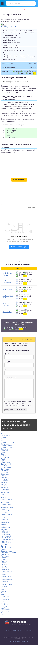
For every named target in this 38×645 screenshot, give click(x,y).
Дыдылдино (5, 474)
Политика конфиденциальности (19, 641)
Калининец (5, 492)
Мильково (4, 521)
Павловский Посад (7, 554)
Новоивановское (7, 539)
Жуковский (5, 479)
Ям (2, 613)
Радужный (4, 563)
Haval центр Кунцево (7, 304)
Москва (3, 526)
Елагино (4, 476)
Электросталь (6, 610)
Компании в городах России (13, 630)
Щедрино (4, 605)
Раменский (5, 568)
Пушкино (4, 561)
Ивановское (5, 489)
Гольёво (3, 459)
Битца (3, 441)
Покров (3, 559)
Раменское (5, 569)
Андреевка (5, 434)
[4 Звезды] (22, 73)
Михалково (5, 523)
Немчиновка (5, 538)
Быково (3, 452)
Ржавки (3, 574)
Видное (4, 456)
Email (7, 362)
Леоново (4, 512)
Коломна (4, 497)
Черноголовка (6, 598)
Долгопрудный (6, 467)
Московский (5, 528)
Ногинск (4, 544)
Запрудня (4, 484)
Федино (4, 593)
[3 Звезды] (32, 71)
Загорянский (5, 481)
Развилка (4, 564)
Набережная (5, 531)
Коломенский (6, 496)
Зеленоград (5, 487)
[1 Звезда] (16, 71)
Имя (6, 354)
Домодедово (5, 471)
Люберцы (4, 519)
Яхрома (3, 615)
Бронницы (4, 451)
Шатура (4, 603)
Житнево (4, 477)
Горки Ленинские (7, 462)
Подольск (4, 558)
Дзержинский (6, 464)
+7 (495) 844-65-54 (9, 27)
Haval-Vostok (7, 312)
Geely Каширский (7, 281)
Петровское (5, 556)
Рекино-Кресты (6, 571)
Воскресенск (5, 457)
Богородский (5, 444)
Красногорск (5, 506)
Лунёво (3, 518)
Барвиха (4, 439)
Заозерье (4, 482)
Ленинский (5, 511)
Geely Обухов (7, 289)
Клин (2, 494)
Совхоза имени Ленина (9, 583)
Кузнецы (4, 509)
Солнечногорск (6, 584)
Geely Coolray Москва (7, 274)
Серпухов (4, 581)
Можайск (4, 524)
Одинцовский (6, 548)
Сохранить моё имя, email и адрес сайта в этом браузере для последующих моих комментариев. (18, 403)
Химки (3, 594)
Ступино (4, 588)
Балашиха (4, 437)
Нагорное (4, 533)
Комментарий (10, 378)
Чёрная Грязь (5, 596)
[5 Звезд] (29, 73)
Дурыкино (4, 472)
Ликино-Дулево (6, 514)
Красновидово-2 (7, 504)
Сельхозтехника (6, 576)
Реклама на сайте (27, 630)
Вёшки (3, 454)
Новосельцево (6, 543)
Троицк (3, 591)
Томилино (4, 589)
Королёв (4, 501)
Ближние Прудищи (8, 442)
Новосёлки (5, 541)
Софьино (4, 586)
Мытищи (4, 529)
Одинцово (4, 546)
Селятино (4, 578)
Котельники (5, 502)
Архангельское (6, 435)
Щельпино (4, 606)
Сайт (6, 370)
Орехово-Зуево (6, 551)
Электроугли (5, 611)
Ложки (3, 516)
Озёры (3, 549)
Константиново (6, 499)
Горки (3, 461)
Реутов (3, 573)
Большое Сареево (7, 447)
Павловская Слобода (8, 553)
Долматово (5, 469)
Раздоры (4, 566)
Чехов (3, 601)
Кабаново (4, 491)
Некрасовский (6, 536)
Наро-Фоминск (6, 534)
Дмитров (4, 466)
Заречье (4, 486)
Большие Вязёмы (7, 446)
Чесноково (5, 600)
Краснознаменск (7, 507)
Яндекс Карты (19, 261)
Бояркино (4, 449)
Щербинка (5, 608)
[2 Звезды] (24, 71)
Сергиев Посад (6, 579)
